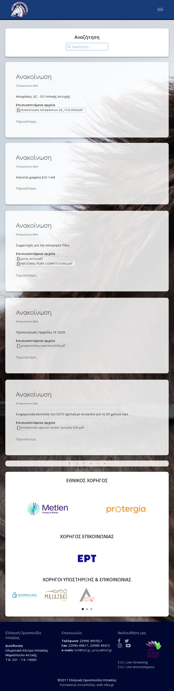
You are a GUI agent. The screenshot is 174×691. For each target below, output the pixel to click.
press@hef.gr (102, 650)
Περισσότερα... (27, 121)
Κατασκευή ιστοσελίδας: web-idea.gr (87, 684)
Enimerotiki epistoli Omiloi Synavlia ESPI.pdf (52, 428)
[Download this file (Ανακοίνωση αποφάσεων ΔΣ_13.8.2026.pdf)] (19, 110)
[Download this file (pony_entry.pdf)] (19, 259)
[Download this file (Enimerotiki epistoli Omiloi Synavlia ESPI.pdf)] (19, 428)
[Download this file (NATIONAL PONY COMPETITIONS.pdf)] (19, 263)
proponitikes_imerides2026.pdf (43, 346)
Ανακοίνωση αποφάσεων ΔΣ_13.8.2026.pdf (52, 110)
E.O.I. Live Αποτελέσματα (136, 666)
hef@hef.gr (82, 650)
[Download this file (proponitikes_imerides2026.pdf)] (19, 346)
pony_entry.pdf (32, 259)
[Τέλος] (105, 463)
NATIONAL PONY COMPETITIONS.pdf (47, 263)
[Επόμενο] (98, 463)
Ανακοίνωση (34, 76)
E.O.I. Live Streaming (133, 662)
